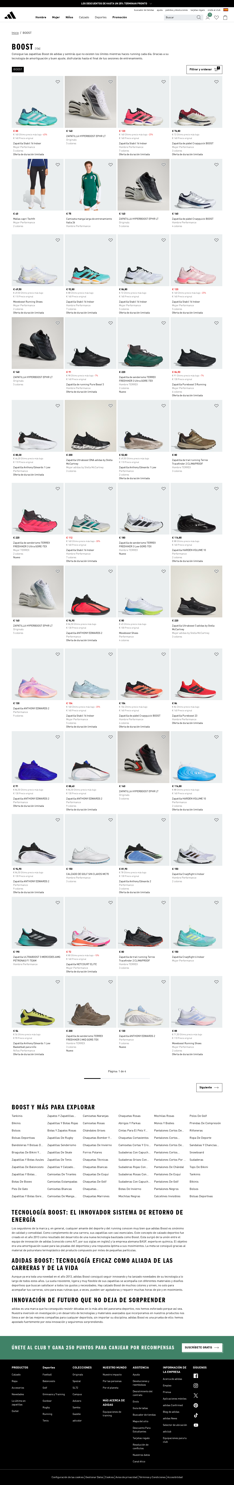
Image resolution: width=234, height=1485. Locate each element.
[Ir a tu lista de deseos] (216, 17)
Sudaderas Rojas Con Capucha (132, 1167)
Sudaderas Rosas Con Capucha (132, 1175)
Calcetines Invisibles (167, 1196)
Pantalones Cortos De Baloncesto (168, 1131)
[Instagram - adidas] (207, 1386)
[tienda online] (10, 15)
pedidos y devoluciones (176, 10)
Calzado (84, 17)
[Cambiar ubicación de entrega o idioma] (226, 10)
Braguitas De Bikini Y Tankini (25, 1153)
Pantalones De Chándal (169, 1167)
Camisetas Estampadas (62, 1181)
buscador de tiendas (144, 10)
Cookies (109, 1477)
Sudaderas (196, 1159)
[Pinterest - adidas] (207, 1406)
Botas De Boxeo (22, 1181)
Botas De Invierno (129, 1189)
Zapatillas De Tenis (59, 1159)
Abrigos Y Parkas (129, 1123)
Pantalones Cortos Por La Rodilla (170, 1160)
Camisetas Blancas (59, 1189)
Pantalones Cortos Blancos (166, 1138)
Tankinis (17, 1116)
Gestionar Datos (94, 1477)
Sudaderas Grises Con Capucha (132, 1160)
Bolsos (16, 1130)
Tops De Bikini (199, 1167)
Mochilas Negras (129, 1196)
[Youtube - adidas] (207, 1426)
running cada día (140, 54)
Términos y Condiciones (152, 1477)
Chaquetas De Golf (94, 1181)
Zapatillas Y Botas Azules (28, 1159)
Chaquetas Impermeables (92, 1189)
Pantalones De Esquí (167, 1174)
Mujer (56, 17)
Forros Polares (92, 1152)
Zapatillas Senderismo (61, 1145)
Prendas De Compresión (205, 1123)
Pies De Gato (20, 1189)
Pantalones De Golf (166, 1181)
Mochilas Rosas (164, 1116)
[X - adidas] (207, 1396)
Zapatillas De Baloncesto (28, 1167)
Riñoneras (196, 1130)
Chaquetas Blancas (95, 1167)
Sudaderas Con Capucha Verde (134, 1182)
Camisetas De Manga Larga (60, 1197)
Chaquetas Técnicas (95, 1159)
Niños (69, 17)
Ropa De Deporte (200, 1138)
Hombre (40, 17)
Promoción (119, 17)
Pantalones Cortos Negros (166, 1153)
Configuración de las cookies (68, 1477)
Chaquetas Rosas (129, 1116)
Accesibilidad (175, 1477)
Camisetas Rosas (94, 1123)
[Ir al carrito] (225, 17)
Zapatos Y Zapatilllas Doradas (60, 1116)
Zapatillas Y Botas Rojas (62, 1123)
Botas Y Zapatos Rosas (61, 1130)
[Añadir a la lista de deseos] (58, 82)
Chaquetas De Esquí (96, 1174)
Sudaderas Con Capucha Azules (134, 1153)
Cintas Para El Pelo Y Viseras (131, 1131)
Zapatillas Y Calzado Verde (60, 1167)
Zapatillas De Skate (59, 1152)
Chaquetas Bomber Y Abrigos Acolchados (96, 1138)
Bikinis (16, 1123)
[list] (99, 69)
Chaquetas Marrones (96, 1196)
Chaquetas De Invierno (97, 1145)
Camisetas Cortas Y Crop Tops (134, 1146)
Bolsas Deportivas (23, 1138)
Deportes (101, 17)
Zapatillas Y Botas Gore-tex (27, 1197)
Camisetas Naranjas (96, 1116)
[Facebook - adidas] (207, 1376)
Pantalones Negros (166, 1189)
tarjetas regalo (198, 10)
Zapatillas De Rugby (60, 1138)
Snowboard (197, 1152)
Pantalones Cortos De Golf (168, 1146)
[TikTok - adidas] (207, 1416)
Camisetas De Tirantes (61, 1174)
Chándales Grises (94, 1130)
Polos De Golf (198, 1116)
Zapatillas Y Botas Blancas (23, 1175)
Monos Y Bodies (164, 1123)
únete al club (214, 10)
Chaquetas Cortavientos (133, 1138)
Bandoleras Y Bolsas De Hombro (27, 1146)
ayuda (160, 10)
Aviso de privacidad (126, 1477)
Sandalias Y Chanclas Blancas (203, 1146)
